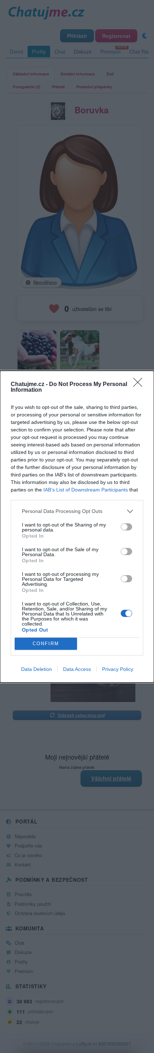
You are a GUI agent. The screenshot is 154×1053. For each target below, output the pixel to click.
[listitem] (77, 511)
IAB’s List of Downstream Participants (85, 490)
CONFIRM (46, 643)
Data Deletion (36, 669)
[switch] (126, 526)
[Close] (140, 384)
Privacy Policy (117, 669)
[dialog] (77, 527)
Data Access (77, 669)
